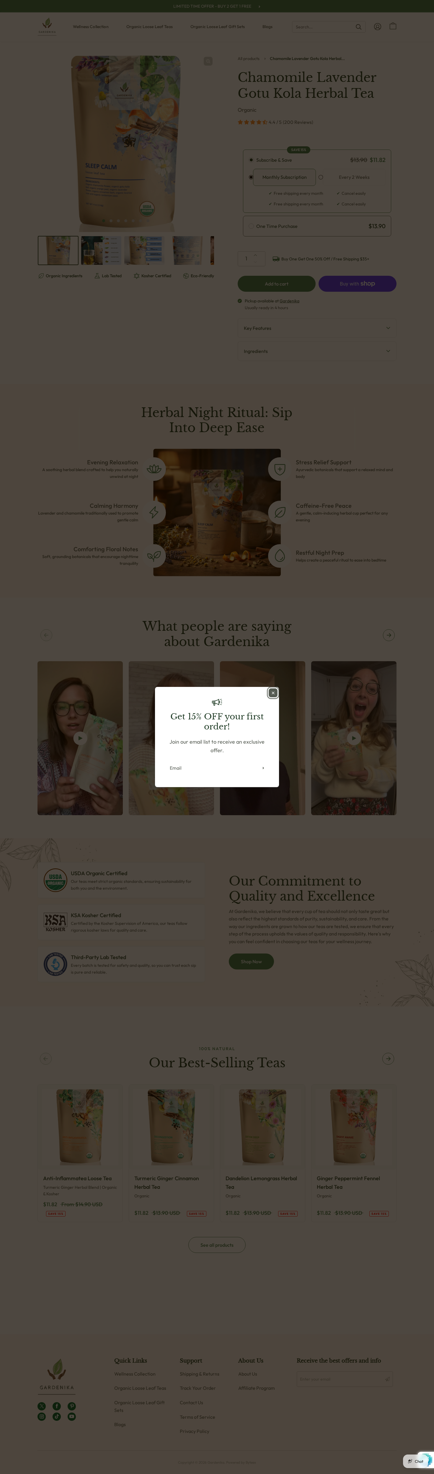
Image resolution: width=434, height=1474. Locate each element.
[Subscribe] (263, 767)
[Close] (273, 692)
